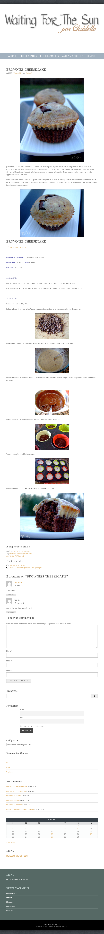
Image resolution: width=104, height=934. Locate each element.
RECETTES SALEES (28, 56)
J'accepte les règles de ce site (33, 726)
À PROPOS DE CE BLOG (52, 924)
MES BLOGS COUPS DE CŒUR (17, 856)
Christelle (29, 73)
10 (78, 828)
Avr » (13, 842)
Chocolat (23, 551)
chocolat (19, 554)
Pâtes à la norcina (13, 800)
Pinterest (9, 911)
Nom (22, 710)
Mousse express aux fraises (16, 787)
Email (9, 661)
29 (52, 837)
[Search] (94, 696)
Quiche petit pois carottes (16, 791)
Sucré (29, 551)
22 (52, 834)
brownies (12, 554)
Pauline (18, 582)
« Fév (8, 842)
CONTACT (91, 56)
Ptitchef (9, 898)
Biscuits (16, 551)
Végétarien (10, 772)
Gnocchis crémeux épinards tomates (20, 809)
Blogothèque (10, 906)
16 (65, 831)
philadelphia (27, 554)
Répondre (11, 595)
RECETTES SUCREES (49, 56)
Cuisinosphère (11, 893)
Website (9, 670)
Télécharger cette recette (17, 247)
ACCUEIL (12, 56)
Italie (8, 767)
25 (91, 834)
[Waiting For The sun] (52, 28)
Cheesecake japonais (14, 805)
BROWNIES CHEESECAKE (15, 556)
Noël (8, 763)
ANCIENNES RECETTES (72, 56)
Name (9, 651)
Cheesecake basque (13, 796)
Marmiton (9, 902)
